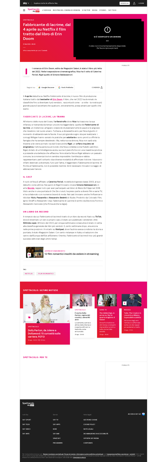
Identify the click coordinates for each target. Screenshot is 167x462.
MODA (94, 10)
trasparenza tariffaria (114, 454)
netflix (29, 274)
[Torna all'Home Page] (34, 10)
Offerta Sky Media (91, 438)
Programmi (57, 443)
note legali (88, 429)
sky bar (56, 434)
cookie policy (89, 424)
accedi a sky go (134, 414)
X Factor (86, 10)
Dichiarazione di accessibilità (96, 434)
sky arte (26, 434)
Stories (102, 10)
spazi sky (57, 438)
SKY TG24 (112, 10)
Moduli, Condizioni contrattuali (53, 454)
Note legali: (88, 415)
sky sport (26, 420)
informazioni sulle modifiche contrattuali (89, 454)
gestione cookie (90, 420)
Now (55, 429)
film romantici (46, 274)
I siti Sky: (25, 415)
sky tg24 (26, 424)
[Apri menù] (24, 10)
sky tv (55, 420)
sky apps (56, 424)
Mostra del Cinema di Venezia (66, 10)
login (141, 3)
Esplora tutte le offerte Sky (46, 3)
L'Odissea (46, 10)
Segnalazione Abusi (79, 457)
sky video (26, 429)
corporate (88, 443)
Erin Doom (57, 99)
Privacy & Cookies (70, 454)
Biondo (31, 188)
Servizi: (55, 415)
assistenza (124, 454)
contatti (132, 454)
